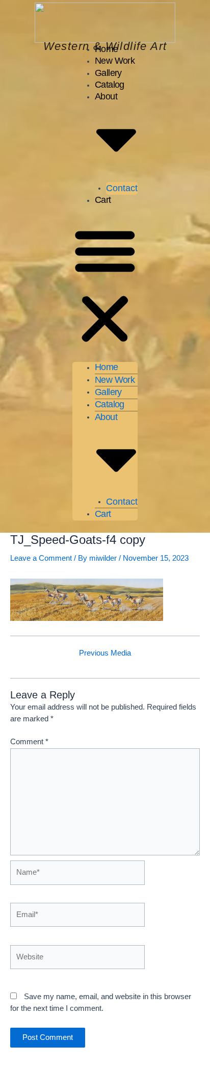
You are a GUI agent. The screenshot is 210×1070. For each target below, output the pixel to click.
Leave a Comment (41, 558)
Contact (122, 187)
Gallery (108, 73)
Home (106, 49)
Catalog (109, 85)
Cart (103, 200)
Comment (29, 742)
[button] (105, 286)
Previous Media (105, 653)
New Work (115, 61)
